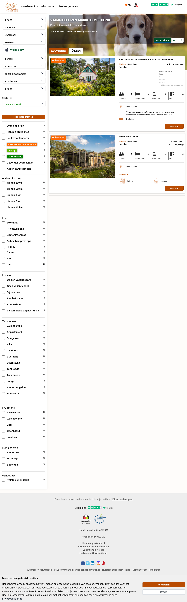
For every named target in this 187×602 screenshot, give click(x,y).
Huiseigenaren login (112, 570)
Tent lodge (13, 369)
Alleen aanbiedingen (19, 168)
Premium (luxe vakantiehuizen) (22, 144)
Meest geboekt (163, 40)
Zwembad (12, 222)
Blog (127, 570)
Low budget (177, 40)
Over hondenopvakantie (87, 570)
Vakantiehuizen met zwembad (93, 546)
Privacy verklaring (63, 570)
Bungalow (13, 338)
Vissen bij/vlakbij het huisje (23, 310)
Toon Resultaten (22, 117)
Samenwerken (140, 570)
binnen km (14, 195)
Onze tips (12, 150)
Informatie (48, 6)
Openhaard (13, 431)
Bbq (9, 424)
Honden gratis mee (18, 132)
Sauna (10, 252)
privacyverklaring (12, 598)
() (129, 5)
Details (163, 592)
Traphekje (12, 458)
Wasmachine (14, 418)
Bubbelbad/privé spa (19, 241)
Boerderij (12, 356)
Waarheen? (28, 6)
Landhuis (12, 350)
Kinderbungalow (16, 387)
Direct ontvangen (122, 499)
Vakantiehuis (14, 326)
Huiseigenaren (68, 6)
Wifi (9, 264)
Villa (9, 344)
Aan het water (15, 298)
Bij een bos (13, 292)
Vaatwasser (13, 412)
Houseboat (13, 393)
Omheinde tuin (15, 125)
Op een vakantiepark (19, 280)
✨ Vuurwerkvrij (15, 157)
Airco (10, 258)
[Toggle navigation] (142, 4)
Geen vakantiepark (18, 286)
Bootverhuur (14, 304)
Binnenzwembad (16, 235)
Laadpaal (12, 437)
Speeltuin (12, 464)
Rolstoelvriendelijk (18, 480)
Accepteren (164, 585)
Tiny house (13, 375)
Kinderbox (13, 452)
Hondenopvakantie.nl (93, 543)
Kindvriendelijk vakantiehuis (93, 553)
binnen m (14, 182)
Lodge (10, 381)
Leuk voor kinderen (18, 138)
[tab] (58, 51)
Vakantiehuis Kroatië (93, 550)
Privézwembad (15, 228)
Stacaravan (13, 362)
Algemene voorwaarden (39, 570)
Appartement (14, 332)
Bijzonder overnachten (20, 162)
